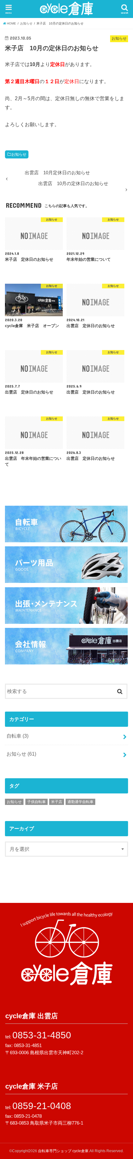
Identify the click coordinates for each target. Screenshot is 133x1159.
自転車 (17, 736)
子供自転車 (36, 802)
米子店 (56, 802)
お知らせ (18, 154)
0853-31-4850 (41, 1035)
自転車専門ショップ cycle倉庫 (63, 1151)
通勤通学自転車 (80, 802)
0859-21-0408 (41, 1106)
